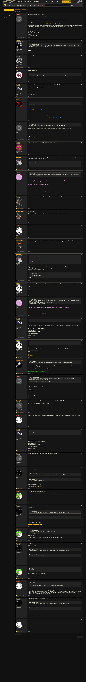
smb (17, 491)
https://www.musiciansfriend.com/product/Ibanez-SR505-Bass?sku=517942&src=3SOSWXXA (45, 23)
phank (17, 453)
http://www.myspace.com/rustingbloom (35, 486)
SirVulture (18, 70)
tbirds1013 (18, 84)
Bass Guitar (24, 9)
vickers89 (18, 283)
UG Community (18, 9)
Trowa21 (17, 14)
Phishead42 (18, 400)
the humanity (18, 505)
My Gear (29, 354)
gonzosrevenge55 (19, 240)
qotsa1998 (18, 142)
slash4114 (18, 40)
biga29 (17, 172)
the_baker (18, 196)
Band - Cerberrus (30, 355)
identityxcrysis (19, 55)
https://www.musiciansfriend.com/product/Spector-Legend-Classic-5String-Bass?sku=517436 (45, 196)
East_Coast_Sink (19, 211)
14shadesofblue (19, 360)
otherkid (17, 99)
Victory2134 (18, 157)
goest (17, 225)
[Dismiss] (81, 2)
